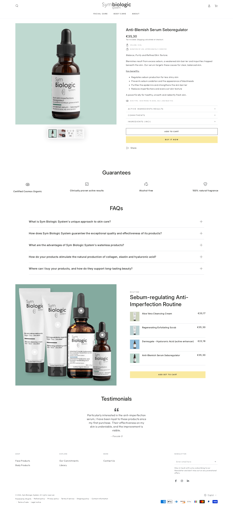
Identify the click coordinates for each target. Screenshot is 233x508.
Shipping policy (83, 495)
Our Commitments (69, 457)
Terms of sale (23, 498)
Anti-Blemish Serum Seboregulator (161, 355)
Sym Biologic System (30, 491)
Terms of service (67, 495)
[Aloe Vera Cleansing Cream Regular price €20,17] (35, 352)
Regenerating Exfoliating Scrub (159, 327)
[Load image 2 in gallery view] (70, 133)
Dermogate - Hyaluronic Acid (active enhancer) (168, 341)
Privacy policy (53, 495)
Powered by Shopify (23, 495)
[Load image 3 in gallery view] (79, 133)
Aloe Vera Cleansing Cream (157, 313)
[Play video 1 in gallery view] (61, 133)
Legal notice (36, 498)
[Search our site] (16, 6)
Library (63, 461)
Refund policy (39, 495)
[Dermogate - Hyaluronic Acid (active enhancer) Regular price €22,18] (81, 311)
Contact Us (109, 457)
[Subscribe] (216, 458)
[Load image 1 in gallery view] (53, 133)
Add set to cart (167, 375)
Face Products (22, 457)
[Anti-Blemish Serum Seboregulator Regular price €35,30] (102, 335)
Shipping (140, 39)
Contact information (100, 495)
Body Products (22, 461)
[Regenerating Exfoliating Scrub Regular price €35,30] (58, 325)
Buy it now (172, 140)
